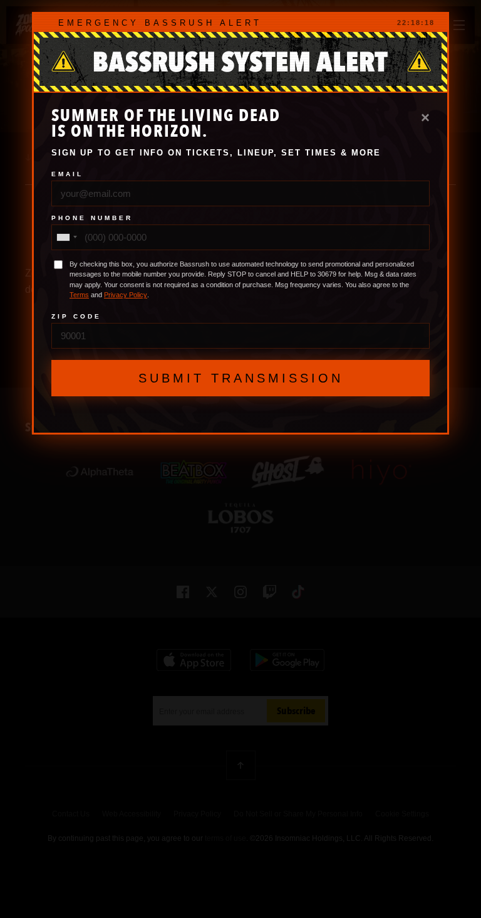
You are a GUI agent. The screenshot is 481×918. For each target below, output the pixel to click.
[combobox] (66, 237)
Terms (79, 294)
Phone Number (92, 218)
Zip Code (76, 317)
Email (67, 174)
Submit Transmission (240, 378)
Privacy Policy (125, 294)
